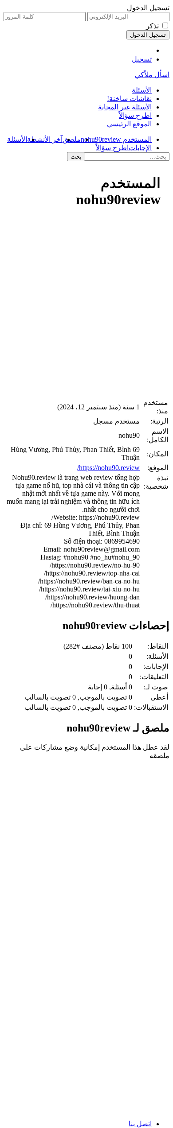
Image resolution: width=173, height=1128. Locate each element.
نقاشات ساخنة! (129, 98)
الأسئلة (142, 90)
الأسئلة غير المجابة (125, 107)
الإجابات (140, 148)
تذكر (152, 26)
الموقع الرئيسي (129, 124)
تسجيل (142, 59)
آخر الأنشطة (45, 139)
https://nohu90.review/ (108, 467)
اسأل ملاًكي (152, 74)
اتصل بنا (140, 1124)
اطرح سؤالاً (135, 115)
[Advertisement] (86, 307)
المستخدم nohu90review (116, 139)
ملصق (72, 139)
